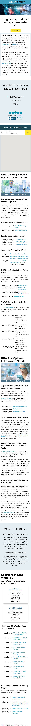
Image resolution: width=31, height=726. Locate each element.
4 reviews (19, 115)
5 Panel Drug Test (21, 239)
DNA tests (15, 44)
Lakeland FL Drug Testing (18, 662)
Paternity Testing (6, 398)
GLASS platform (8, 307)
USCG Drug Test (19, 296)
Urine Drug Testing (21, 230)
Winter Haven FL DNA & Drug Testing (20, 633)
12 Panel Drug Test (21, 244)
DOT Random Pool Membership (23, 292)
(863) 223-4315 (6, 63)
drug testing (5, 44)
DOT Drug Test (22, 285)
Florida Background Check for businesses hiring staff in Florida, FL (20, 703)
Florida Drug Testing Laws (20, 708)
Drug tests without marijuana (19, 253)
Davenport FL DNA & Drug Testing (19, 643)
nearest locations (8, 512)
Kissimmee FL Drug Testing (19, 648)
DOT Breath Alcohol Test (22, 288)
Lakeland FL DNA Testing (18, 667)
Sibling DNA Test (18, 409)
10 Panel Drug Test (21, 242)
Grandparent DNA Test (20, 406)
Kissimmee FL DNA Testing (19, 653)
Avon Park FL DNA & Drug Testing (19, 672)
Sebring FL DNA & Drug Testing (19, 677)
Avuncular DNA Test (19, 411)
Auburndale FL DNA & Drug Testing (20, 638)
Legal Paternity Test (8, 451)
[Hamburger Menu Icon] (2, 1)
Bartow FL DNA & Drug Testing (20, 657)
